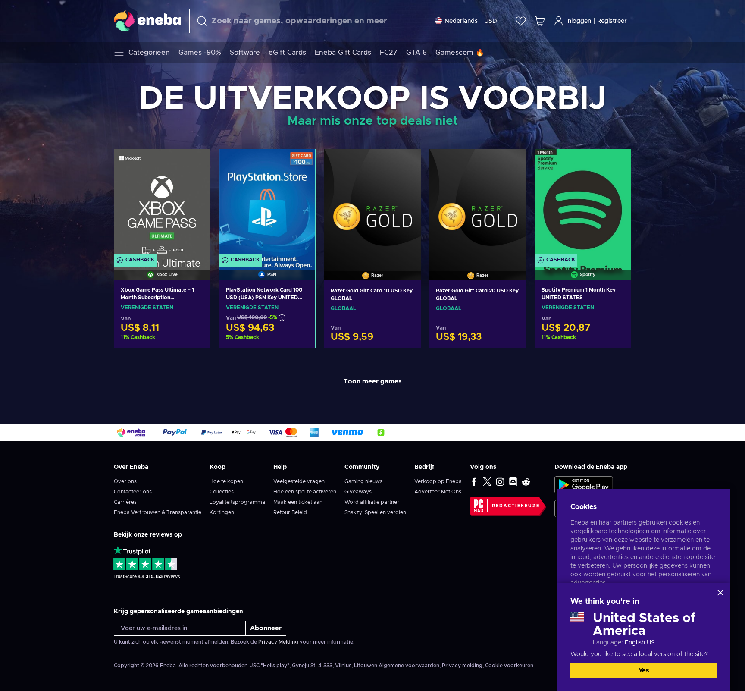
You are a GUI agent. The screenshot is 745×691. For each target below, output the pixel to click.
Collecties (222, 491)
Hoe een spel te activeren (304, 491)
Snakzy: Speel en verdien (375, 512)
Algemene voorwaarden (409, 665)
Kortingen (222, 512)
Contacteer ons (133, 491)
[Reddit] (526, 481)
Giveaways (358, 491)
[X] (487, 481)
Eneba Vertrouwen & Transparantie (157, 512)
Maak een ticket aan (297, 502)
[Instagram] (500, 481)
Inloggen (578, 21)
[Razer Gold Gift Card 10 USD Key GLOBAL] (372, 203)
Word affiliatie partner (371, 502)
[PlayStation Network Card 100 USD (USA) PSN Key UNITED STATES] (267, 203)
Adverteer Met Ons (437, 491)
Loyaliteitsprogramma (237, 502)
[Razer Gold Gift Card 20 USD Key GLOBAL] (477, 203)
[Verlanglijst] (520, 21)
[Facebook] (474, 481)
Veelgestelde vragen (299, 481)
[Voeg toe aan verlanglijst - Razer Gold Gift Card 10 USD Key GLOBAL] (406, 162)
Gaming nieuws (363, 481)
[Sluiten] (720, 592)
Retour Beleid (290, 512)
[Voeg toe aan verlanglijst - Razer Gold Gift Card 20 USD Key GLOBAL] (511, 162)
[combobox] (308, 21)
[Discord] (513, 481)
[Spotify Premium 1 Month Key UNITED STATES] (583, 203)
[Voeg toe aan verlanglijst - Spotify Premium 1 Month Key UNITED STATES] (616, 163)
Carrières (125, 502)
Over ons (125, 481)
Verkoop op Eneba (438, 481)
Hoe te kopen (226, 481)
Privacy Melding (278, 641)
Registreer (612, 21)
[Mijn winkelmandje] (539, 21)
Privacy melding (462, 665)
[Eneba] (147, 20)
